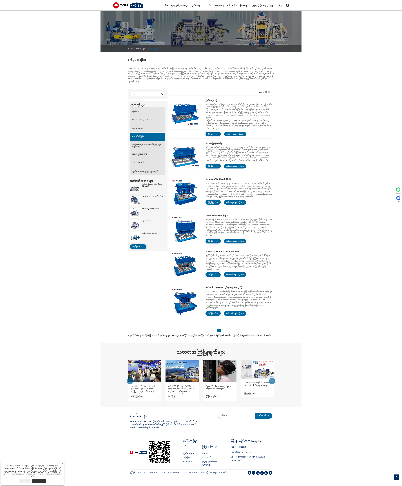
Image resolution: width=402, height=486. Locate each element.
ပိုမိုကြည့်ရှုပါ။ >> (213, 134)
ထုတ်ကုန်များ (196, 5)
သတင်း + (205, 453)
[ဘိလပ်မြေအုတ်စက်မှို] (185, 157)
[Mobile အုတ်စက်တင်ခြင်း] (135, 209)
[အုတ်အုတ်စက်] (135, 221)
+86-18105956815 (238, 447)
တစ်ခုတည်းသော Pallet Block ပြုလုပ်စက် (152, 185)
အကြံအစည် (219, 5)
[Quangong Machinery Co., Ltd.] (128, 5)
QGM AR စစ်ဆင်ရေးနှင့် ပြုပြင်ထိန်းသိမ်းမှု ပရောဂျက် (180, 387)
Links (185, 472)
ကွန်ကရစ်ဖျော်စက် (139, 154)
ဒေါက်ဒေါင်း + (207, 457)
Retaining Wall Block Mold (218, 179)
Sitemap (191, 472)
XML (203, 472)
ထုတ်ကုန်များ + (189, 453)
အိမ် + (185, 446)
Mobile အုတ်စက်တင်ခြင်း (150, 208)
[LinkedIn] (258, 473)
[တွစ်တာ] (253, 473)
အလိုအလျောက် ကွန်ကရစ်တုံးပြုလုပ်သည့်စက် (146, 145)
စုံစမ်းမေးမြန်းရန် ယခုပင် (263, 417)
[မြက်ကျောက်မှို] (185, 114)
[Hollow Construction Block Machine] (185, 265)
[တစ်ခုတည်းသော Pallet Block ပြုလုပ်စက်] (135, 184)
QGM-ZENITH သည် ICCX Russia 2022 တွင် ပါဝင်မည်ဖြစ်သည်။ (219, 384)
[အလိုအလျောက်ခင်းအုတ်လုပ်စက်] (135, 196)
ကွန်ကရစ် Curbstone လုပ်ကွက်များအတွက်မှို (224, 287)
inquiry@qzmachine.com (241, 452)
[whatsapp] (266, 473)
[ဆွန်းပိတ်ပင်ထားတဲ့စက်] (135, 233)
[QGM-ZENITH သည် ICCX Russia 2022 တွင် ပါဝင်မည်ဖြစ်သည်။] (219, 369)
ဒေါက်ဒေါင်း (232, 5)
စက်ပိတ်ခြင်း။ (137, 128)
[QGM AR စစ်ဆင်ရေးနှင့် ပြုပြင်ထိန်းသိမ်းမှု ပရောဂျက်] (182, 371)
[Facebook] (249, 473)
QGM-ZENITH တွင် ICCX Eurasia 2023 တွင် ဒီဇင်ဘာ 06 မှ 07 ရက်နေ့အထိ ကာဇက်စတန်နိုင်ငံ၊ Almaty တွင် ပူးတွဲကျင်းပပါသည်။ (144, 389)
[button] (130, 381)
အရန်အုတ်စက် (138, 162)
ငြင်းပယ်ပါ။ (24, 481)
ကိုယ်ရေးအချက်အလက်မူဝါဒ (216, 472)
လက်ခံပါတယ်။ (39, 481)
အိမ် (166, 5)
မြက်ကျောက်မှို (211, 100)
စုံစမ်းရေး (243, 5)
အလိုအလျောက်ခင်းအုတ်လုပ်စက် (152, 196)
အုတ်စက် (136, 111)
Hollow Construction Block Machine (222, 251)
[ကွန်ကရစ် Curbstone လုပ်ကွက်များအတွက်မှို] (185, 301)
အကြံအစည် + (188, 457)
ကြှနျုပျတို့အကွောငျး (179, 5)
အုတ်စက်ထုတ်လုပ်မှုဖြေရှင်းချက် (145, 171)
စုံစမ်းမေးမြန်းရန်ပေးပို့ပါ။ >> (235, 134)
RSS (197, 472)
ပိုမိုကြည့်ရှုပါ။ (137, 247)
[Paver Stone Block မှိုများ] (185, 229)
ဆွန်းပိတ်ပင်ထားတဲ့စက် (149, 233)
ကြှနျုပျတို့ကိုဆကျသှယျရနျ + (210, 463)
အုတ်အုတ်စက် (146, 221)
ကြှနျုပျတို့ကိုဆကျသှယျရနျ (262, 5)
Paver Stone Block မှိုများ (217, 215)
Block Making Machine (142, 120)
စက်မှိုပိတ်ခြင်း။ (153, 49)
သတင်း (208, 5)
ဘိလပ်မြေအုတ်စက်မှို (214, 143)
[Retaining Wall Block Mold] (185, 193)
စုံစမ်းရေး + (187, 462)
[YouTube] (262, 473)
